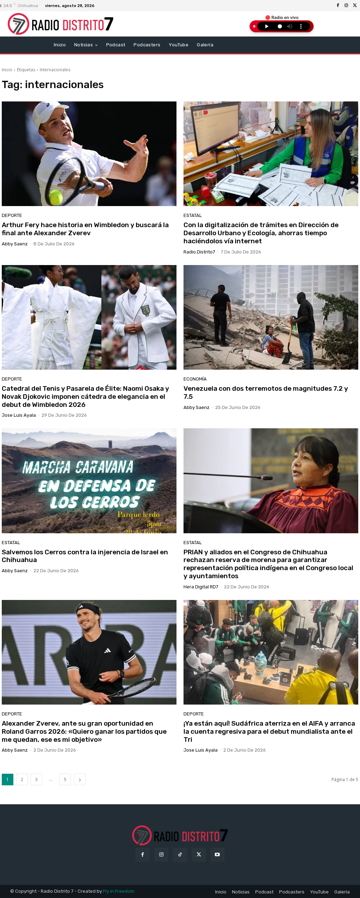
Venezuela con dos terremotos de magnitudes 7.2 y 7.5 (266, 392)
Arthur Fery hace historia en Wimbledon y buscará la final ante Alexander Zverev (85, 229)
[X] (355, 5)
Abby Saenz (15, 243)
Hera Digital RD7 (201, 586)
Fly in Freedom (118, 891)
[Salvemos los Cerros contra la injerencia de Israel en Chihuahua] (89, 480)
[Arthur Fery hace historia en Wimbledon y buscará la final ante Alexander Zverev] (89, 153)
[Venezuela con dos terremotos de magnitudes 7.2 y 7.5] (271, 317)
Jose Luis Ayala (19, 415)
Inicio (7, 70)
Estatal (193, 215)
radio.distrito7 (199, 252)
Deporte (12, 215)
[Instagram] (346, 5)
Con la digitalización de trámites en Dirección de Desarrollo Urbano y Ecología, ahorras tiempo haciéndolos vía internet (261, 233)
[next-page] (80, 779)
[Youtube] (217, 854)
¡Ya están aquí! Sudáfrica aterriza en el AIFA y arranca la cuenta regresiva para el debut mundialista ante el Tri (269, 731)
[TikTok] (180, 854)
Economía (195, 379)
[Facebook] (338, 5)
